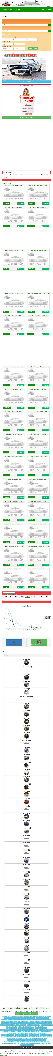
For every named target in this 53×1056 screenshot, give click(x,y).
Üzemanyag (5, 37)
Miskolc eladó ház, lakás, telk (45, 1016)
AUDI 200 (26, 681)
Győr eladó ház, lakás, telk (6, 1019)
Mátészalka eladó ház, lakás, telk (7, 1024)
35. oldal (40, 596)
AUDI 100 (26, 659)
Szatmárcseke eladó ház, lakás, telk (7, 1029)
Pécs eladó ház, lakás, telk (20, 1016)
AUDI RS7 (26, 879)
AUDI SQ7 (26, 960)
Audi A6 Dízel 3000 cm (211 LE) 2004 (38, 524)
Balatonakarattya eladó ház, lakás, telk (14, 1038)
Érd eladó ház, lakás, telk (20, 1036)
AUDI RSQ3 (26, 886)
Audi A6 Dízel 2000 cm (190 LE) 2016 (38, 389)
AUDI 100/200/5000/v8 (26, 667)
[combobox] (25, 25)
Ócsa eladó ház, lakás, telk (41, 1038)
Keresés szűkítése (33, 48)
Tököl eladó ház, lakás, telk (45, 1043)
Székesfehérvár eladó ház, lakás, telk (28, 1026)
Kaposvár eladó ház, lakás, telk (13, 1040)
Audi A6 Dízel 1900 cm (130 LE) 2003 (13, 569)
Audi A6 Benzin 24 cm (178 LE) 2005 (38, 411)
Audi (47, 9)
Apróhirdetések (26, 81)
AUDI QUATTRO (26, 828)
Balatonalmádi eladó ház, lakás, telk (33, 1023)
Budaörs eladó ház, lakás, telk (29, 1038)
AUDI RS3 (26, 850)
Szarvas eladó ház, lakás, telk (30, 1021)
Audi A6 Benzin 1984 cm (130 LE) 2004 (14, 546)
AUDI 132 (26, 674)
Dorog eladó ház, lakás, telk (11, 1028)
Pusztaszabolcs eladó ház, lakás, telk (27, 1041)
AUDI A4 (26, 732)
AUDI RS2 (26, 842)
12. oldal (33, 596)
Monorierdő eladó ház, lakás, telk (33, 1024)
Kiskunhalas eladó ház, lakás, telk (21, 1034)
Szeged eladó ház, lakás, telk (32, 1019)
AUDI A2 (26, 718)
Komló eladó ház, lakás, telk (6, 1021)
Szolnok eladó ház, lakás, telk (46, 1024)
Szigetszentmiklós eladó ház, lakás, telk (12, 1018)
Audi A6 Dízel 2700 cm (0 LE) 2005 (38, 207)
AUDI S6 (26, 930)
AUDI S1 (26, 894)
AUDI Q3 (26, 806)
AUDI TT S (26, 982)
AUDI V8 (26, 996)
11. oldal (28, 174)
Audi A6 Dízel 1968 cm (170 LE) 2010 (13, 501)
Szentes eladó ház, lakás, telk (33, 1043)
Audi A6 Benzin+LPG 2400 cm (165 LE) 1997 (38, 546)
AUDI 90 (26, 703)
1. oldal (5, 596)
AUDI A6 (26, 754)
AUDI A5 (26, 747)
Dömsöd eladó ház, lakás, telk (46, 1034)
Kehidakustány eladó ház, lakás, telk (28, 1018)
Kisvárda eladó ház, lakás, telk (26, 1040)
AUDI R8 (26, 835)
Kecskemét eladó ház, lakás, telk (42, 1018)
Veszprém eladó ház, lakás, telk (18, 1023)
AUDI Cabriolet (26, 784)
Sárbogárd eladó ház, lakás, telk (39, 1040)
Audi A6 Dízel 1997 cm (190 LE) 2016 (38, 250)
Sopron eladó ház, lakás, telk (46, 1023)
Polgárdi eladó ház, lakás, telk (20, 1024)
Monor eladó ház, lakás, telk (41, 1026)
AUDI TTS (26, 989)
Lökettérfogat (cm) (7, 46)
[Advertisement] (26, 135)
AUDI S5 (26, 923)
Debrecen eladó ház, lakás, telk (32, 1016)
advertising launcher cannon (43, 1053)
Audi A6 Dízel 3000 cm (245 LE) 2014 (13, 315)
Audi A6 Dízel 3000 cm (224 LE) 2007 (13, 185)
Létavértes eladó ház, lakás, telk (46, 1029)
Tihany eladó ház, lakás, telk (21, 1029)
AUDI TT (26, 967)
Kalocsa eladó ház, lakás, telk (33, 1029)
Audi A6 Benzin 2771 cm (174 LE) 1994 (14, 524)
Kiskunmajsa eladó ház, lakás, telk (45, 1036)
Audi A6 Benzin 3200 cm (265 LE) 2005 (38, 185)
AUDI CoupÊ (26, 791)
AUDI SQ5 (26, 952)
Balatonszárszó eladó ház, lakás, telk (39, 1033)
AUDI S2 (26, 901)
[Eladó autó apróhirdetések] (26, 65)
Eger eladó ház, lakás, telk (18, 1021)
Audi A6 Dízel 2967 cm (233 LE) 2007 (38, 501)
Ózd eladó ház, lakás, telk (34, 1034)
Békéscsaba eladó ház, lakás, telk (41, 1041)
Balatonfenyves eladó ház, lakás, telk (12, 1041)
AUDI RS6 (26, 872)
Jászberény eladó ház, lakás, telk (7, 1034)
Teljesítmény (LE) (6, 41)
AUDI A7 (26, 769)
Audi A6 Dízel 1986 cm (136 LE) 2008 (38, 569)
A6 (50, 9)
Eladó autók (41, 9)
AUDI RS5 (26, 864)
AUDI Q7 (26, 820)
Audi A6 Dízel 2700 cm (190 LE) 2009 (38, 367)
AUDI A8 (26, 776)
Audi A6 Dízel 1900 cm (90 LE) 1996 (14, 434)
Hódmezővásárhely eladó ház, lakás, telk (26, 1028)
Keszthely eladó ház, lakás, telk (41, 1028)
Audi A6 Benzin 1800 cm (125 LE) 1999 (14, 293)
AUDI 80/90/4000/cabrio (26, 696)
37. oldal (6, 598)
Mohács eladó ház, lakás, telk (8, 1043)
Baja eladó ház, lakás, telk (12, 1033)
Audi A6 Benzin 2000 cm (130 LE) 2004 (14, 250)
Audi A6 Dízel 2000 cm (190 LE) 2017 (13, 389)
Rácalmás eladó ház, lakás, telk (21, 1043)
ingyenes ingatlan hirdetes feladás (26, 1014)
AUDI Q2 (26, 798)
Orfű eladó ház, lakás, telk (6, 1023)
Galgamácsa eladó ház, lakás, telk (7, 1036)
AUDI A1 (26, 710)
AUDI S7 (26, 938)
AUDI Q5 (26, 813)
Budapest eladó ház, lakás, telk (8, 1016)
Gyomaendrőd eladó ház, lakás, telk (9, 1031)
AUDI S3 (26, 908)
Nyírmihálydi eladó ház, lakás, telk (26, 1045)
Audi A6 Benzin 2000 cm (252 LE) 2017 (38, 479)
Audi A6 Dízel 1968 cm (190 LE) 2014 (13, 367)
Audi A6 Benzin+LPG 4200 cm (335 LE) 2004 (38, 293)
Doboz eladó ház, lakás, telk (34, 1031)
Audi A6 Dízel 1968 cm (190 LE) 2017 (38, 434)
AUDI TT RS (26, 974)
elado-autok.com (15, 2)
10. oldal (22, 596)
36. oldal (46, 596)
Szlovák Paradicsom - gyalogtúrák (39, 644)
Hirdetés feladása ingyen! (30, 1)
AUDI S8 (26, 945)
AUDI (6, 655)
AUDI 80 (26, 689)
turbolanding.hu (3, 1055)
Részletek (21, 203)
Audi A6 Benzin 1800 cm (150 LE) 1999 (38, 315)
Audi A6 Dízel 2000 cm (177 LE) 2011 (13, 411)
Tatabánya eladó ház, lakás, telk (24, 1033)
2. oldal (10, 596)
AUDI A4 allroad (26, 740)
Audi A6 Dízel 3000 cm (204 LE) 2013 (38, 456)
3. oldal (15, 596)
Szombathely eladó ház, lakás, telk (45, 1019)
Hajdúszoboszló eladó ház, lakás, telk (44, 1021)
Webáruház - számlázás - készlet (14, 644)
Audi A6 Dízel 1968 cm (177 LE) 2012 (13, 479)
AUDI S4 (26, 916)
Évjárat (16, 37)
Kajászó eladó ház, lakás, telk (32, 1036)
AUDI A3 (26, 725)
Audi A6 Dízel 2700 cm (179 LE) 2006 (13, 207)
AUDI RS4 (26, 857)
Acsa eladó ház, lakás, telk (46, 1031)
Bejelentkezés (39, 1)
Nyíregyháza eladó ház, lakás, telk (18, 1019)
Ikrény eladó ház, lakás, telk (22, 1031)
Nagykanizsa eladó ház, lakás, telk (12, 1026)
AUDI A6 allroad (26, 762)
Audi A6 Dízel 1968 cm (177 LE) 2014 (13, 456)
